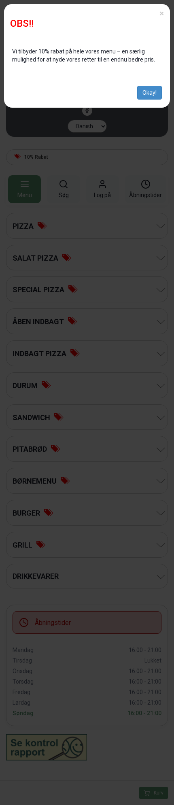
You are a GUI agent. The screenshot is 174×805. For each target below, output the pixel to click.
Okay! (149, 92)
